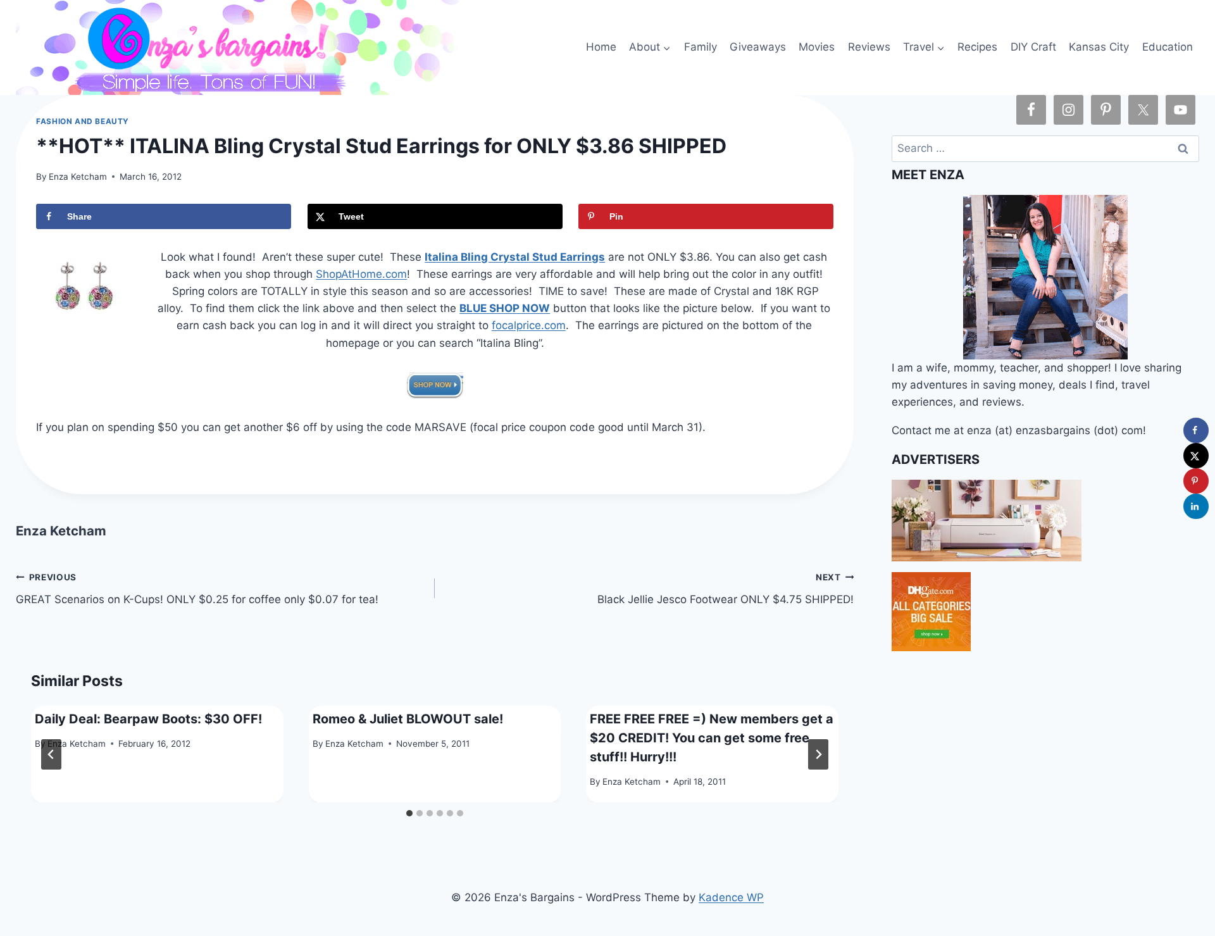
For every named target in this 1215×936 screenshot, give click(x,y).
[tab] (409, 813)
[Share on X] (1196, 455)
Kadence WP (731, 897)
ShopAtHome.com (361, 274)
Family (700, 47)
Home (601, 47)
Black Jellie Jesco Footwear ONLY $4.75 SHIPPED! (725, 589)
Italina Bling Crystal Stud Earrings (515, 257)
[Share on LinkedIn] (1196, 506)
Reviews (869, 47)
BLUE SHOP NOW (504, 308)
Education (1167, 47)
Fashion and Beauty (82, 121)
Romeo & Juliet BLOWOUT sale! (408, 718)
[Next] (818, 754)
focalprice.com (529, 325)
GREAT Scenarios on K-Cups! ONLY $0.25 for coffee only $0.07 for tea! (197, 589)
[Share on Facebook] (1196, 430)
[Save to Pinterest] (1196, 481)
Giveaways (758, 47)
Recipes (977, 47)
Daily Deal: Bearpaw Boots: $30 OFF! (148, 718)
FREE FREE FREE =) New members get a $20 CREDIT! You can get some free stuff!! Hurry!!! (711, 737)
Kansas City (1099, 47)
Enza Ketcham (78, 177)
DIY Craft (1033, 47)
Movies (817, 47)
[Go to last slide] (51, 754)
